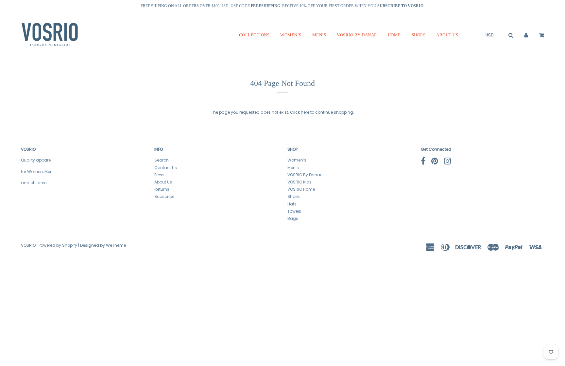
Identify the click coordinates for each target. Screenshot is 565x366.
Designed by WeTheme (103, 245)
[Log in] (526, 35)
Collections (254, 34)
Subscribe (164, 196)
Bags (292, 218)
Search (161, 160)
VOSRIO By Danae (357, 34)
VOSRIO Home (301, 189)
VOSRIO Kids (299, 182)
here (305, 112)
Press (159, 175)
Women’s (290, 34)
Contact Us (165, 167)
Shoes (419, 34)
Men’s (319, 34)
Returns (161, 189)
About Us (447, 34)
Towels (294, 211)
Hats (292, 204)
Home (394, 34)
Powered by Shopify (58, 245)
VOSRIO (28, 245)
